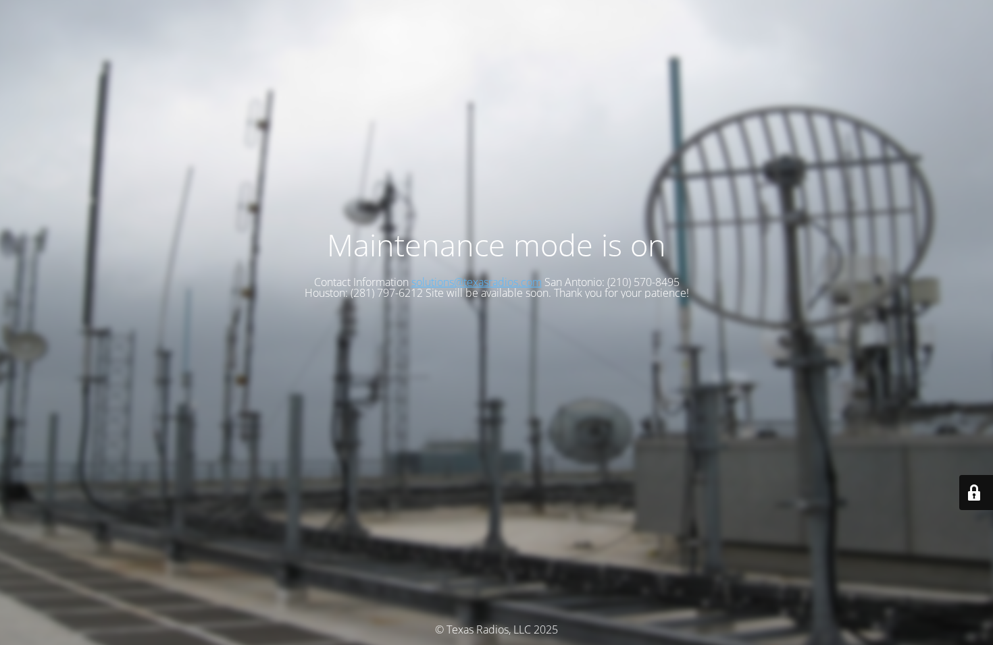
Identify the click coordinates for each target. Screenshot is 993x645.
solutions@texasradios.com (476, 282)
